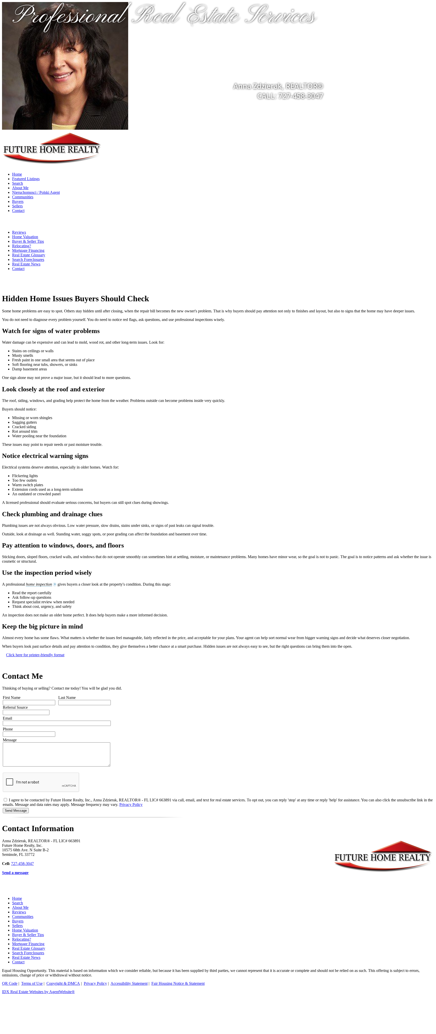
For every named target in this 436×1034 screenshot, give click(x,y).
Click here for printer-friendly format (35, 655)
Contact (18, 210)
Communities (22, 197)
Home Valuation (25, 237)
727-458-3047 (22, 863)
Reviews (19, 232)
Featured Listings (26, 179)
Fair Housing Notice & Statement (178, 983)
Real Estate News (26, 264)
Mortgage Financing (28, 250)
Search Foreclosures (28, 259)
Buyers (17, 201)
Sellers (17, 206)
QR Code (9, 983)
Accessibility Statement (129, 983)
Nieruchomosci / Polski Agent (36, 192)
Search (17, 183)
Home (17, 174)
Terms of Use (32, 983)
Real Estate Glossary (28, 255)
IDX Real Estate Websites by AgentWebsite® (38, 992)
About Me (20, 188)
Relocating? (21, 246)
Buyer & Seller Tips (28, 241)
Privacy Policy (131, 804)
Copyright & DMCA (63, 983)
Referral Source (15, 707)
